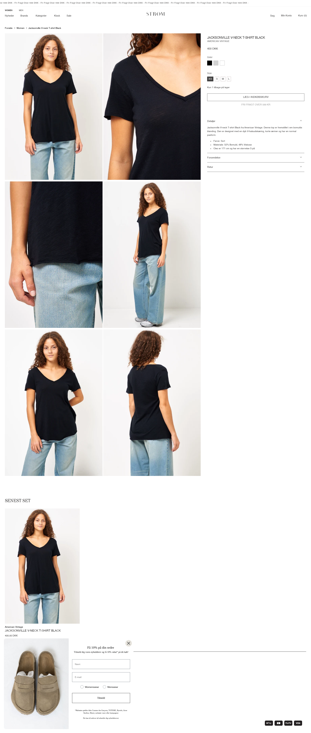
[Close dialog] (128, 643)
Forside (8, 28)
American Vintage (218, 41)
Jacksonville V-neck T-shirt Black (44, 28)
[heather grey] (215, 63)
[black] (209, 63)
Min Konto (286, 15)
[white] (222, 63)
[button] (24, 15)
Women (20, 28)
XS (210, 79)
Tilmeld (101, 698)
